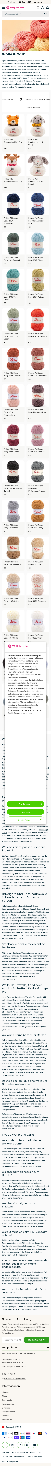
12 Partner (34, 686)
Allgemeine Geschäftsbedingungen (26, 1452)
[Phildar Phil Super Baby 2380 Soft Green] (13, 280)
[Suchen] (45, 13)
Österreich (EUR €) (13, 1427)
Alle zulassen (24, 804)
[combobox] (25, 14)
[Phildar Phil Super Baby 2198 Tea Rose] (37, 435)
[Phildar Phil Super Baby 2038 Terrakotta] (13, 359)
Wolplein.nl (13, 1461)
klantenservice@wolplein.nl (15, 1378)
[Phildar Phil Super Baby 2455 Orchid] (13, 435)
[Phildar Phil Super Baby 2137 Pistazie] (37, 280)
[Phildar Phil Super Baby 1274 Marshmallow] (13, 395)
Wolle (25, 1003)
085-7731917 (9, 1374)
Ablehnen (26, 812)
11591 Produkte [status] (33, 108)
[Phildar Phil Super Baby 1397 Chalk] (13, 621)
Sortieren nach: (36, 99)
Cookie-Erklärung (15, 713)
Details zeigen (24, 820)
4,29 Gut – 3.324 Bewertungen (29, 2)
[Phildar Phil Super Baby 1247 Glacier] (37, 243)
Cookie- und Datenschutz (13, 1457)
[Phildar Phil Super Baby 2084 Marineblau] (13, 204)
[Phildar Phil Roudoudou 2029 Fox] (13, 125)
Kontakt (5, 1452)
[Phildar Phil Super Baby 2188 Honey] (37, 511)
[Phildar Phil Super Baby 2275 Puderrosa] (37, 584)
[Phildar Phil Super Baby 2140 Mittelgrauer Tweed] (37, 471)
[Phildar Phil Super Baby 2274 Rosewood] (37, 359)
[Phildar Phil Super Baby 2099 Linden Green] (13, 319)
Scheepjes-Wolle (18, 1049)
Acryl (46, 777)
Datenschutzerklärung (34, 694)
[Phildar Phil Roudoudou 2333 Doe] (13, 165)
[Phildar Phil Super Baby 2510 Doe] (37, 548)
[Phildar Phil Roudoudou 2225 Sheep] (37, 125)
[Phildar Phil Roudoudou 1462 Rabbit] (37, 165)
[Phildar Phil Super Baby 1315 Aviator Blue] (37, 204)
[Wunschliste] (38, 7)
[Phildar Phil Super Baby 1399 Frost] (13, 511)
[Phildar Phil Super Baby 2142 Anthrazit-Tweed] (13, 471)
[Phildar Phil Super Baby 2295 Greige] (13, 584)
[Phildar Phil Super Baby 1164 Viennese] (13, 548)
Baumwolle (37, 997)
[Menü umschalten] (3, 7)
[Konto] (42, 7)
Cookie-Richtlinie (18, 697)
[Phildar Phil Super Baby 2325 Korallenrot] (37, 319)
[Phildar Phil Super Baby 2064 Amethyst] (37, 395)
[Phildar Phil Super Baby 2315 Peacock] (13, 243)
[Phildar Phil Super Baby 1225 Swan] (37, 621)
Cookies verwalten (34, 1457)
